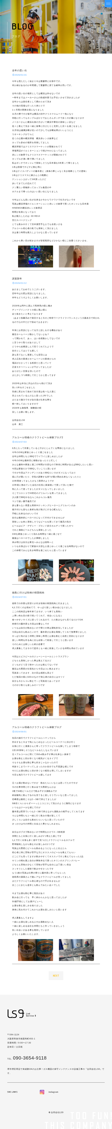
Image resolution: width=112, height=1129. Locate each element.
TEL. (27, 1059)
